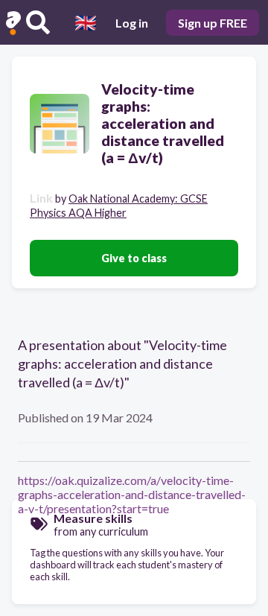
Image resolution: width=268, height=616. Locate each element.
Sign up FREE (212, 23)
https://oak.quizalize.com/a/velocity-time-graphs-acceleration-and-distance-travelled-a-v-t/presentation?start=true (132, 494)
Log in (131, 23)
